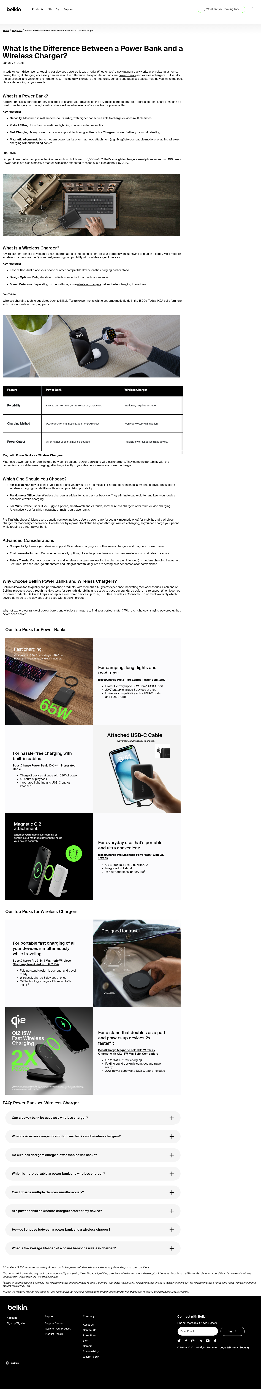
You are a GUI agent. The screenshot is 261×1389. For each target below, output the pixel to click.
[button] (252, 9)
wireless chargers (89, 284)
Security (244, 1347)
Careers (87, 1346)
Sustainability (91, 1351)
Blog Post (17, 30)
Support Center (54, 1323)
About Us (88, 1324)
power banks (127, 75)
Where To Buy (91, 1356)
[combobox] (221, 9)
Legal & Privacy (229, 1347)
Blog (85, 1340)
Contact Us (89, 1330)
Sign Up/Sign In (16, 1323)
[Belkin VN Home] (14, 9)
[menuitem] (39, 11)
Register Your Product (58, 1328)
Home (6, 30)
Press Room (90, 1335)
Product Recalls (54, 1334)
